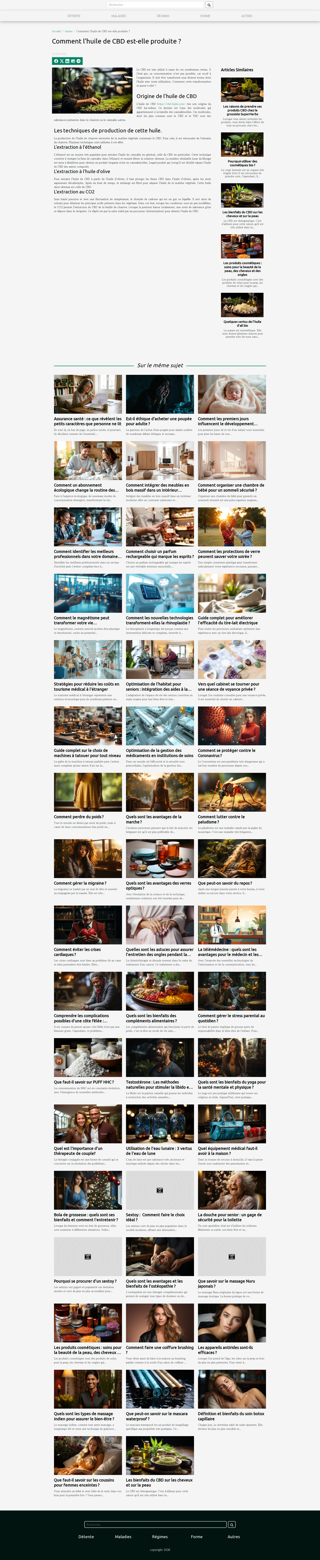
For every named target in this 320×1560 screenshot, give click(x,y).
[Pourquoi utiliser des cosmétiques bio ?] (242, 144)
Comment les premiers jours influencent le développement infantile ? (226, 424)
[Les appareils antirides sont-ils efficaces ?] (232, 1322)
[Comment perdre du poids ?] (88, 792)
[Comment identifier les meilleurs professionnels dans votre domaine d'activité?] (88, 526)
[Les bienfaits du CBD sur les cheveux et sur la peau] (242, 195)
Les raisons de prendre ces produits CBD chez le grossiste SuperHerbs (242, 110)
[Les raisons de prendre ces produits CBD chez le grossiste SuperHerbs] (242, 90)
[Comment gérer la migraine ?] (88, 858)
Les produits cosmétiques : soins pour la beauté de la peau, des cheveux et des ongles (242, 268)
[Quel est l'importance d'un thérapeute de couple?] (88, 1123)
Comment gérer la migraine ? (80, 883)
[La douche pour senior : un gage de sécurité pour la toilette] (232, 1190)
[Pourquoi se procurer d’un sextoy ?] (88, 1256)
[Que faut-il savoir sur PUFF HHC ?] (88, 1057)
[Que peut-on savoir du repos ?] (232, 858)
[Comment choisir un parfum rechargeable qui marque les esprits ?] (160, 526)
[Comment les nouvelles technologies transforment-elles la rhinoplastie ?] (160, 593)
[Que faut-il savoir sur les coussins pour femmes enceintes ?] (88, 1455)
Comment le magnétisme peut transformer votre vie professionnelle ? (81, 623)
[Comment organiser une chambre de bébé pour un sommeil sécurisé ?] (232, 460)
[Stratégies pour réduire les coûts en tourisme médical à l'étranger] (88, 659)
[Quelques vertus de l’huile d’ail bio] (242, 305)
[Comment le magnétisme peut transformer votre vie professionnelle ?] (88, 593)
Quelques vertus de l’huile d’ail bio (242, 323)
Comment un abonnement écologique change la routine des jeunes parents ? (84, 490)
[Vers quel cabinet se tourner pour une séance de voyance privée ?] (232, 659)
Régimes (163, 16)
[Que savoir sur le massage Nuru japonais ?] (232, 1256)
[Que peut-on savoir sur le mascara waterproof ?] (160, 1389)
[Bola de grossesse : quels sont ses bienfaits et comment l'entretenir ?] (88, 1190)
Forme (205, 16)
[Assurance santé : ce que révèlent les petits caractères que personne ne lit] (88, 394)
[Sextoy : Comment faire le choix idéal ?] (160, 1190)
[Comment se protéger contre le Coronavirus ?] (232, 725)
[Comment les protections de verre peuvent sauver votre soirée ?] (232, 526)
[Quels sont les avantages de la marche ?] (160, 792)
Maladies (119, 16)
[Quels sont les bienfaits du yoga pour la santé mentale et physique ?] (232, 1057)
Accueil (56, 31)
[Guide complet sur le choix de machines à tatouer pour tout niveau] (88, 725)
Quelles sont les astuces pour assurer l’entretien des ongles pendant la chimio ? (160, 954)
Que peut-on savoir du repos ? (225, 883)
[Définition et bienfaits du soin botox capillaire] (232, 1389)
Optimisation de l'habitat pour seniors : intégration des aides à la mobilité (157, 689)
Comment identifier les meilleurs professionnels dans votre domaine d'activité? (86, 556)
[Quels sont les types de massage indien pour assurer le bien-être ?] (88, 1389)
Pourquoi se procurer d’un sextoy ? (85, 1281)
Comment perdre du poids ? (79, 817)
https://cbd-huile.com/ (171, 104)
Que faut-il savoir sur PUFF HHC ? (84, 1082)
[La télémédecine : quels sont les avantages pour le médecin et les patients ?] (232, 925)
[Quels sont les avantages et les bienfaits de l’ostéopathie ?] (160, 1256)
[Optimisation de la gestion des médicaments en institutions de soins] (160, 725)
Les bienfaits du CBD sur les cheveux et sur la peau (242, 214)
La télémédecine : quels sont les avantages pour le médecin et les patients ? (228, 954)
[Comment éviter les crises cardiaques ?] (88, 925)
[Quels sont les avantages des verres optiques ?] (160, 858)
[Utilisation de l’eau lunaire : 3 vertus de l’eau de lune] (160, 1123)
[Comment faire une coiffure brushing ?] (160, 1322)
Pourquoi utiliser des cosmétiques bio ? (242, 163)
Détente (74, 16)
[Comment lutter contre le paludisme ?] (232, 792)
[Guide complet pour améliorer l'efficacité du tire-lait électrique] (232, 593)
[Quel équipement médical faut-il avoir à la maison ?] (232, 1123)
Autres (246, 16)
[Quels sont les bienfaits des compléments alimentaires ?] (160, 991)
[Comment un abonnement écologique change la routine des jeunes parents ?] (88, 460)
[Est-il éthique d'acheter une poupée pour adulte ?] (160, 394)
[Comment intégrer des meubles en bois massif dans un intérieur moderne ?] (160, 460)
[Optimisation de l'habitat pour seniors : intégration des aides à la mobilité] (160, 659)
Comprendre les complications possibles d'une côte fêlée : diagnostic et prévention (81, 1020)
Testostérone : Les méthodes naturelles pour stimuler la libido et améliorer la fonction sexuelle (158, 1087)
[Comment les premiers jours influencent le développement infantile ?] (232, 394)
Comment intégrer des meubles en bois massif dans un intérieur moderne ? (157, 490)
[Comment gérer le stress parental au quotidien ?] (232, 991)
